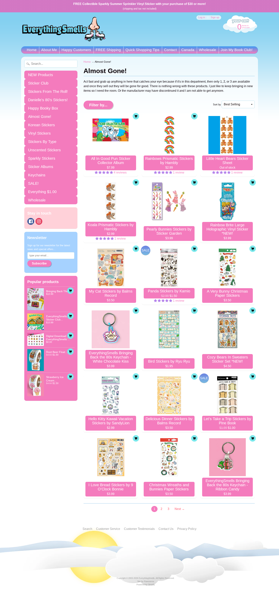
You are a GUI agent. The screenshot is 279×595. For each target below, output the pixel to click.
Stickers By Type (42, 142)
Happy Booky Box (43, 108)
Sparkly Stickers (41, 158)
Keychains (36, 175)
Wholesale (207, 50)
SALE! (33, 183)
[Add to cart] (70, 290)
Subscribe (39, 263)
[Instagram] (38, 221)
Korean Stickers (41, 125)
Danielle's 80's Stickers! (48, 100)
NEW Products (40, 75)
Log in (201, 17)
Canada (187, 50)
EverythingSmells (147, 578)
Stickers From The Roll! (48, 91)
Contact (170, 50)
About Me (49, 50)
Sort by (217, 104)
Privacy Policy (186, 528)
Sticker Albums (40, 167)
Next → (180, 509)
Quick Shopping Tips (142, 50)
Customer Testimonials (139, 528)
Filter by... (98, 105)
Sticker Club (38, 83)
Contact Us (165, 528)
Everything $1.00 (42, 192)
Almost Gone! (39, 116)
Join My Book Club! (236, 50)
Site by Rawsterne (145, 581)
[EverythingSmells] (63, 29)
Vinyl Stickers (39, 133)
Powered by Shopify (145, 584)
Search (87, 528)
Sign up (215, 17)
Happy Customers (76, 50)
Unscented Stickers (44, 150)
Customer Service (108, 528)
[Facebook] (30, 221)
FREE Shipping (108, 50)
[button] (104, 172)
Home (32, 50)
